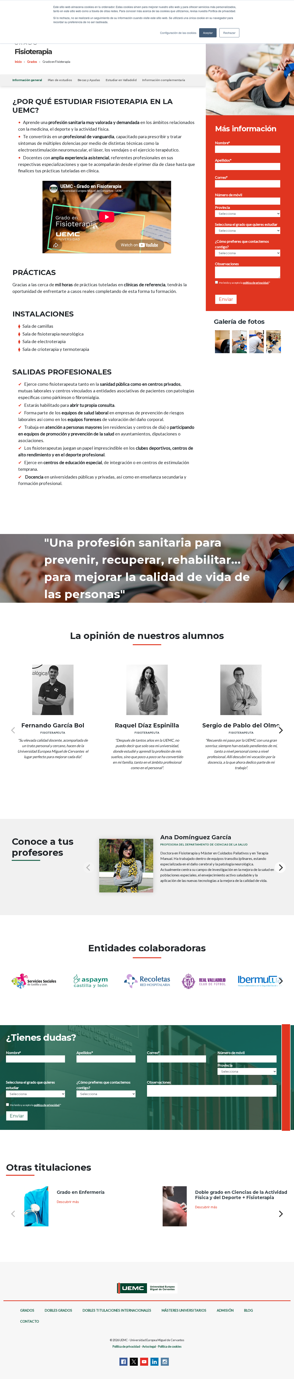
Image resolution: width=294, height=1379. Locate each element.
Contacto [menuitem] (29, 1321)
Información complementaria (163, 80)
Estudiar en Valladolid (121, 80)
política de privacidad (256, 282)
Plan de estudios (60, 80)
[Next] (280, 730)
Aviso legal (149, 1346)
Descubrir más (68, 1202)
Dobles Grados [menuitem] (58, 1310)
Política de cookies (169, 1346)
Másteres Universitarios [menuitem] (184, 1310)
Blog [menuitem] (248, 1310)
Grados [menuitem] (27, 1310)
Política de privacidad (126, 1346)
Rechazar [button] (229, 33)
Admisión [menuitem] (225, 1310)
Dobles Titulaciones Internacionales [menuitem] (117, 1310)
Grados (32, 61)
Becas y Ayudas (89, 80)
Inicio (18, 61)
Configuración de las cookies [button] (178, 33)
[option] (253, 342)
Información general (27, 80)
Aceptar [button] (208, 33)
